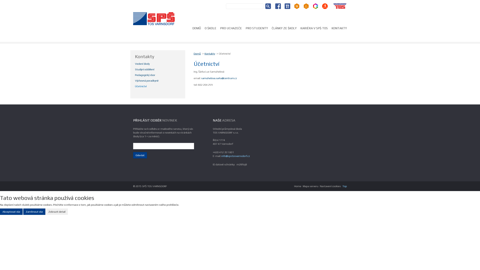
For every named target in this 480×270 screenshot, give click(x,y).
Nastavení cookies (330, 186)
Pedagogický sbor (145, 75)
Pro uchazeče (231, 28)
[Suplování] (306, 5)
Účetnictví (141, 86)
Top (344, 186)
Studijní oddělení (144, 69)
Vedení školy (142, 63)
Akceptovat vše (11, 211)
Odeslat (140, 155)
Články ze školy (284, 28)
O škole (210, 28)
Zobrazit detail (56, 211)
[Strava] (287, 5)
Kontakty (339, 28)
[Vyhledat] (268, 6)
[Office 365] (325, 5)
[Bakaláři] (315, 5)
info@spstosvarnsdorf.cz (235, 156)
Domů (196, 28)
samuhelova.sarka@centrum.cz (219, 78)
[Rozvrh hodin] (297, 5)
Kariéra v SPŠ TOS (314, 28)
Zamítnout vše (34, 211)
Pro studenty (257, 28)
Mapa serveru (310, 186)
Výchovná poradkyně (146, 80)
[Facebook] (278, 5)
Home (297, 186)
